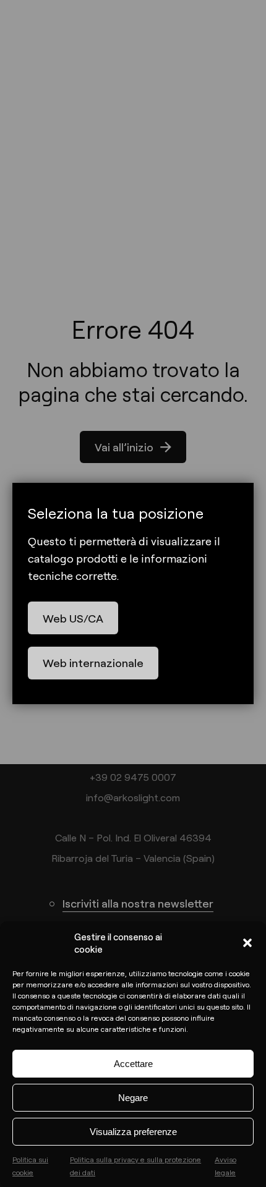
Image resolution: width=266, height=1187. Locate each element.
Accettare (133, 1063)
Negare (133, 1097)
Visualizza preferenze (133, 1131)
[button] (247, 943)
